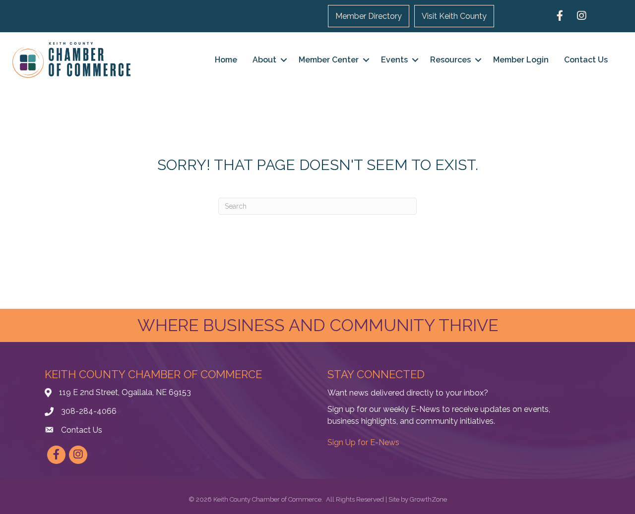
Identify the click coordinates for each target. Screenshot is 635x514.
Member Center (329, 59)
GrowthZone (428, 499)
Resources (450, 59)
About (264, 59)
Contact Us (586, 59)
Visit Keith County (454, 16)
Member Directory (368, 16)
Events (394, 59)
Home (226, 59)
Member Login (521, 59)
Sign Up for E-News (363, 442)
